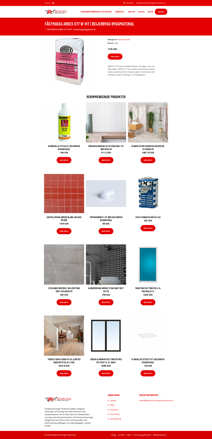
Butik (150, 12)
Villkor (129, 435)
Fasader (127, 39)
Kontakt (121, 435)
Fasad (120, 39)
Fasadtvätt (114, 409)
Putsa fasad (114, 414)
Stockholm (129, 3)
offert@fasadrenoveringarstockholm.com (151, 3)
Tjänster (113, 400)
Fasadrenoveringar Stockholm (96, 12)
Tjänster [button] (119, 12)
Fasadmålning (115, 419)
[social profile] (53, 3)
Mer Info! (115, 56)
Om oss (131, 12)
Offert (161, 12)
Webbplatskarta (159, 435)
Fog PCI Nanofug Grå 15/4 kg (148, 217)
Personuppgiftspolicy (142, 435)
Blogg (141, 12)
